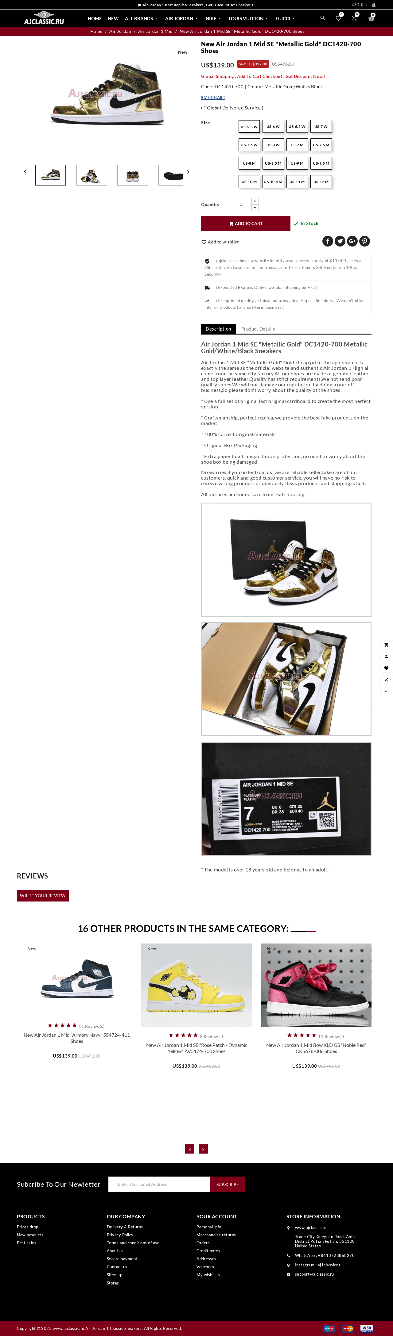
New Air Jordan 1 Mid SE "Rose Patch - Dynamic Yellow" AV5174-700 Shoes (196, 1048)
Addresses (206, 1258)
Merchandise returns (216, 1234)
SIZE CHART (213, 97)
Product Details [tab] (258, 328)
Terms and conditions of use (133, 1242)
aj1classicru (329, 1264)
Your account (216, 1216)
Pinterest (364, 241)
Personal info (208, 1226)
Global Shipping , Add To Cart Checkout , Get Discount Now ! (263, 76)
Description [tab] (218, 328)
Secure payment (122, 1258)
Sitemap (115, 1274)
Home (95, 18)
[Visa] (366, 1328)
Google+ (352, 241)
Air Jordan (182, 18)
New (113, 18)
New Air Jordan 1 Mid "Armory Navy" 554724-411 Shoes (77, 1038)
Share (327, 241)
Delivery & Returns (125, 1226)
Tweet (340, 241)
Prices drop (27, 1226)
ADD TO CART (246, 223)
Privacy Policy (120, 1234)
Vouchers (205, 1266)
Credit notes (208, 1250)
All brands (141, 18)
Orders (203, 1242)
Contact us (117, 1266)
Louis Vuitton (249, 18)
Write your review (43, 895)
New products (30, 1234)
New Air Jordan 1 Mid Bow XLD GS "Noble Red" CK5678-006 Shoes (316, 1048)
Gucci (286, 18)
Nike (214, 18)
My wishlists (208, 1274)
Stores (113, 1282)
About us (115, 1250)
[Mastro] (329, 1328)
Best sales (26, 1242)
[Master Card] (348, 1328)
